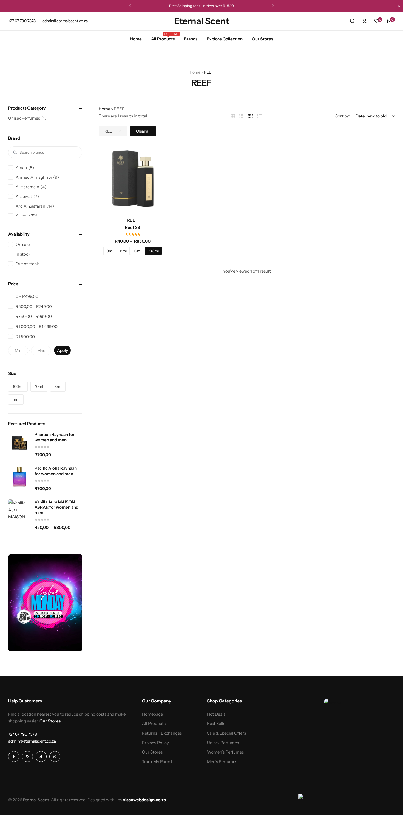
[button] (130, 6)
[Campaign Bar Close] (399, 6)
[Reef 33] (133, 179)
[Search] (352, 21)
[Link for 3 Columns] (241, 116)
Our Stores (262, 38)
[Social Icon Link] (13, 756)
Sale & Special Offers (226, 733)
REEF (109, 131)
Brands (190, 38)
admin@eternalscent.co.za (65, 20)
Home (136, 38)
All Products (163, 38)
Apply (62, 350)
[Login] (364, 21)
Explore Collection (225, 38)
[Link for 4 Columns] (250, 116)
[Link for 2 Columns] (233, 116)
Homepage (152, 714)
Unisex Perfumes (223, 742)
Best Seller (217, 723)
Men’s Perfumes (222, 761)
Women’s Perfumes (225, 752)
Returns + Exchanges (162, 733)
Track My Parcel (157, 761)
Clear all (143, 131)
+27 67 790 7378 (22, 20)
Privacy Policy (155, 742)
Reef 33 (132, 227)
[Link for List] (260, 116)
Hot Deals (216, 714)
